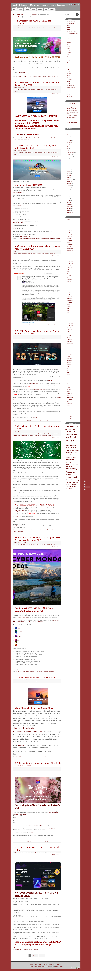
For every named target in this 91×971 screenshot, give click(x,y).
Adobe (15, 89)
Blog (73, 1)
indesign (44, 529)
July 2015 (68, 349)
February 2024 (69, 234)
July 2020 (68, 252)
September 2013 (70, 364)
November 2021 (70, 244)
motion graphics (68, 466)
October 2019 (69, 265)
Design (22, 152)
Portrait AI (19, 640)
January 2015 (69, 354)
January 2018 (69, 298)
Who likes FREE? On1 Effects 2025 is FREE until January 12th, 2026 (72, 112)
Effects (30, 27)
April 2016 (69, 335)
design (21, 324)
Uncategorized (69, 204)
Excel (68, 54)
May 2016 (68, 333)
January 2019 (69, 281)
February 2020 (69, 259)
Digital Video (38, 253)
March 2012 (69, 391)
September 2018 (70, 289)
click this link (22, 72)
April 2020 (69, 256)
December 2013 (70, 360)
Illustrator (16, 435)
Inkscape (17, 516)
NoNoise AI (19, 631)
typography (68, 484)
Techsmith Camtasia (70, 85)
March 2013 (69, 374)
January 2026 (69, 223)
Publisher (68, 81)
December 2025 (70, 225)
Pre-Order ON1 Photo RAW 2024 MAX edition (28, 732)
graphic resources (33, 76)
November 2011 (70, 399)
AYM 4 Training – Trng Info (71, 31)
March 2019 (69, 277)
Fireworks (76, 443)
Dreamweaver (55, 433)
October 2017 (69, 304)
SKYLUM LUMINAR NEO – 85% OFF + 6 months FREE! (36, 894)
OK (77, 14)
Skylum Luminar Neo (19, 510)
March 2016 (69, 337)
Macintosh (69, 177)
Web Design (51, 435)
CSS (67, 146)
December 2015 (70, 343)
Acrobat (15, 433)
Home (51, 1)
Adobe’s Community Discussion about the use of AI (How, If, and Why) (73, 122)
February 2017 (69, 320)
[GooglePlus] (74, 5)
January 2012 (69, 395)
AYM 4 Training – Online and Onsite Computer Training (38, 966)
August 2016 (69, 331)
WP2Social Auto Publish (40, 969)
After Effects (22, 433)
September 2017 (70, 306)
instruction (68, 462)
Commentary (69, 142)
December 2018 (70, 283)
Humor (68, 167)
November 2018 (70, 285)
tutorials (72, 482)
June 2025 (68, 228)
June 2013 (68, 370)
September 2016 (70, 329)
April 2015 (69, 352)
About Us (69, 1)
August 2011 (69, 405)
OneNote (68, 65)
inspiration (36, 27)
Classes (55, 1)
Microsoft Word (75, 464)
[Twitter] (69, 5)
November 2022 (70, 240)
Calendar (59, 1)
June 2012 (68, 385)
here (32, 832)
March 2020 (69, 258)
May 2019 (68, 273)
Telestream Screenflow (71, 87)
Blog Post (21, 137)
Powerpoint (69, 187)
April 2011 (69, 412)
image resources (47, 137)
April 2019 (69, 275)
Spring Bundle (52, 828)
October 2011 (69, 401)
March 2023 (69, 238)
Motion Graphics (25, 435)
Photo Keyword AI (21, 643)
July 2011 (68, 407)
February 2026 (69, 221)
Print (59, 152)
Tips (19, 29)
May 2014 (68, 356)
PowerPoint (69, 77)
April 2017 (69, 316)
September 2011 (70, 403)
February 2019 (69, 279)
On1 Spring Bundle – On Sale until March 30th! (37, 807)
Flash (66, 445)
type (76, 482)
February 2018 (69, 296)
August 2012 (69, 381)
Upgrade (74, 484)
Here (22, 134)
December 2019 (70, 261)
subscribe (21, 745)
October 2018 (69, 287)
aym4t (16, 25)
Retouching (16, 29)
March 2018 (69, 294)
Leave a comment (55, 32)
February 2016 (69, 339)
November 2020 (70, 250)
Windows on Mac (70, 212)
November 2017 (70, 302)
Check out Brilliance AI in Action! (24, 728)
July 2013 (68, 368)
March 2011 (69, 414)
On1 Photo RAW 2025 (36, 614)
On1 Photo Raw (18, 511)
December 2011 (70, 397)
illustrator (41, 529)
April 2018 (69, 292)
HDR (18, 645)
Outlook (68, 71)
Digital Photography (25, 27)
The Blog (68, 25)
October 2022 (69, 242)
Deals (19, 27)
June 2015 (68, 350)
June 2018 (68, 290)
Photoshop (51, 27)
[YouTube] (78, 5)
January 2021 (69, 246)
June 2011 (68, 409)
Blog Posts (16, 27)
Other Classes (69, 67)
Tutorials (68, 27)
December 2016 (70, 323)
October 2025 (69, 227)
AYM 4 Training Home (71, 21)
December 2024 (70, 230)
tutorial (67, 482)
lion (72, 462)
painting (73, 466)
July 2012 (68, 383)
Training (68, 198)
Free (33, 27)
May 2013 (68, 372)
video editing (20, 531)
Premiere (41, 435)
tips (20, 240)
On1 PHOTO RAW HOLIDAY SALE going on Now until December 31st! (72, 117)
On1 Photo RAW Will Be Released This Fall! (35, 677)
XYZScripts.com (52, 969)
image (67, 455)
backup (70, 429)
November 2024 (70, 232)
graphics (68, 452)
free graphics (74, 445)
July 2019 (68, 271)
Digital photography (23, 76)
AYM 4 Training (69, 96)
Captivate (68, 46)
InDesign (19, 435)
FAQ (67, 56)
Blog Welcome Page (70, 23)
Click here (50, 380)
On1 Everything (29, 825)
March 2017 (69, 318)
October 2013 (69, 362)
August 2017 (69, 308)
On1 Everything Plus (38, 825)
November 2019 (70, 263)
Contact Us (78, 1)
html (67, 165)
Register (64, 1)
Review (70, 477)
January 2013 (69, 378)
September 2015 (70, 345)
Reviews (68, 29)
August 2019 (69, 269)
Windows (68, 210)
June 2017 (68, 312)
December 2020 (70, 248)
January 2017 (69, 321)
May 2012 (68, 387)
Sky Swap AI (19, 634)
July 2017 (68, 310)
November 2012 (70, 380)
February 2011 (69, 416)
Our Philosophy (70, 69)
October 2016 (69, 327)
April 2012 (69, 389)
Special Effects (55, 76)
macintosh (68, 464)
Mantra (56, 966)
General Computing (70, 163)
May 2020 (68, 254)
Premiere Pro (69, 79)
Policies (68, 75)
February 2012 (69, 393)
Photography (46, 27)
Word (68, 91)
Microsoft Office (70, 64)
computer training (69, 434)
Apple (68, 136)
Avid (67, 138)
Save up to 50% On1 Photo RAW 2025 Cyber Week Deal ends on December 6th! (37, 538)
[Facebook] (67, 5)
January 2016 (69, 341)
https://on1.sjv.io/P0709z (18, 192)
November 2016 (70, 325)
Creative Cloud (24, 89)
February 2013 (69, 376)
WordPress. (61, 966)
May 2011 (68, 411)
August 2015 (69, 347)
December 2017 (70, 300)
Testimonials (69, 89)
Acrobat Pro (69, 38)
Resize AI (19, 636)
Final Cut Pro (69, 160)
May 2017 (68, 314)
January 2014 (69, 358)
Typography (69, 202)
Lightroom (41, 27)
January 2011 (69, 418)
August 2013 (69, 366)
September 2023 (70, 236)
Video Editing (45, 435)
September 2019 (70, 267)
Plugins (55, 27)
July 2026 (68, 219)
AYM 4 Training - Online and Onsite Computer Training (39, 5)
